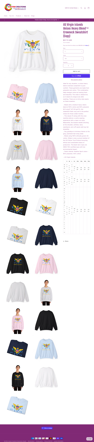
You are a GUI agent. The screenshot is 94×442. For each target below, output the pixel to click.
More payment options (76, 79)
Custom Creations (12, 441)
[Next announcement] (89, 20)
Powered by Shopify (21, 441)
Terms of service (48, 441)
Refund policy (31, 441)
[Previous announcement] (4, 20)
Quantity (65, 62)
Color (64, 55)
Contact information (58, 441)
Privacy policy (39, 441)
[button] (19, 16)
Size (64, 48)
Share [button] (66, 241)
